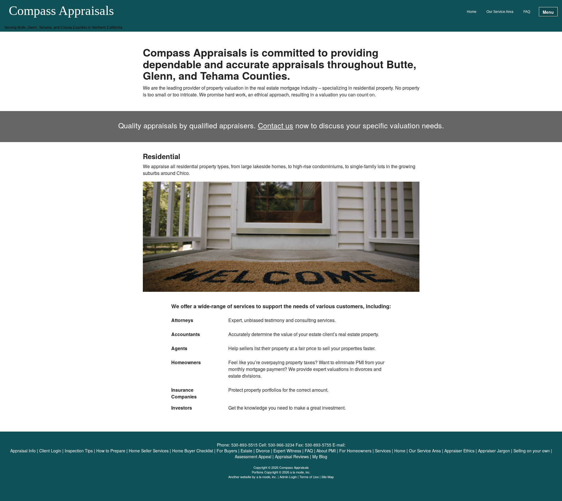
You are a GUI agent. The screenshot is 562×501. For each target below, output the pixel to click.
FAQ (526, 12)
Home (472, 12)
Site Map (327, 476)
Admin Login (288, 476)
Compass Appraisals (61, 11)
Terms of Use (309, 476)
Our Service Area (499, 12)
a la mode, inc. (266, 476)
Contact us (275, 125)
